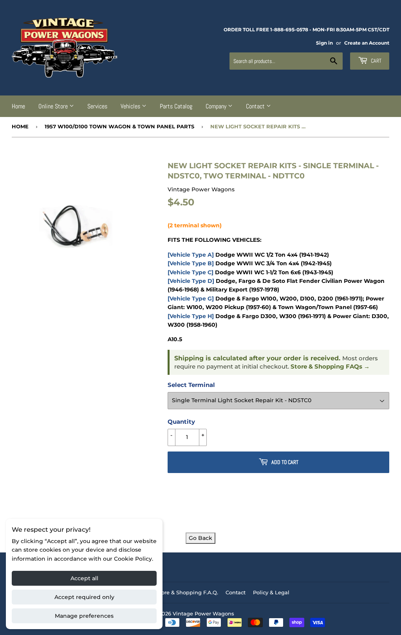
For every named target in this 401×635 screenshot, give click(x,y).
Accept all (84, 578)
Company (217, 106)
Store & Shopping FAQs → (330, 366)
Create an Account (366, 43)
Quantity (181, 421)
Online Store (53, 106)
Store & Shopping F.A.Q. (187, 592)
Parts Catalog (176, 106)
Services (97, 106)
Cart (375, 60)
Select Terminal (191, 385)
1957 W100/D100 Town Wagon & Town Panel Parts (119, 126)
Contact (256, 106)
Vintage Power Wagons (203, 613)
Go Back (200, 537)
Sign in (324, 43)
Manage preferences (84, 615)
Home (18, 106)
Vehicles (131, 106)
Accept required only (84, 597)
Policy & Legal (271, 592)
